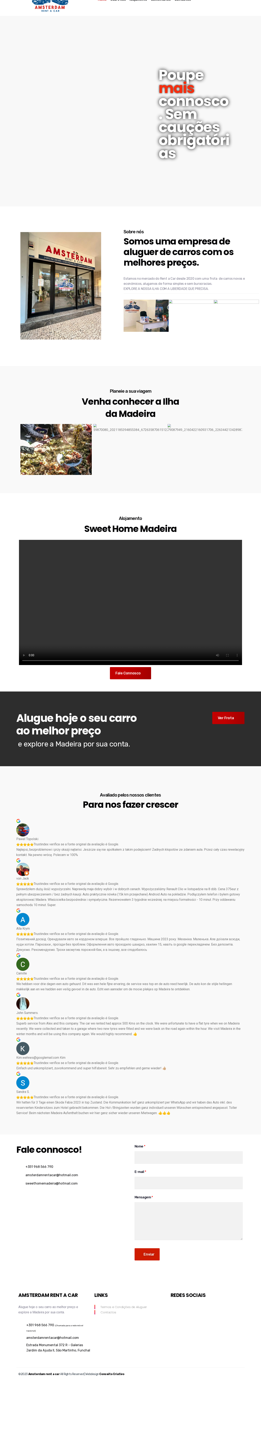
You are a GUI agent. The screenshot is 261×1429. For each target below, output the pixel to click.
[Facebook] (174, 1307)
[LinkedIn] (181, 1307)
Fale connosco (127, 673)
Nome (140, 1146)
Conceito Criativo (111, 1374)
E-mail (140, 1172)
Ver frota (226, 718)
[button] (23, 449)
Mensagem (144, 1197)
